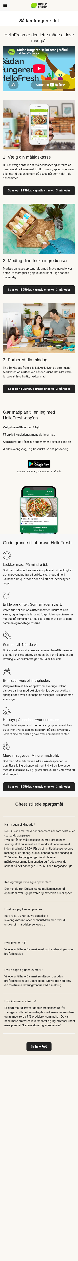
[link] (39, 1046)
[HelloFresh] (39, 5)
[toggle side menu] (5, 5)
